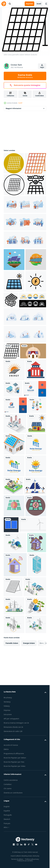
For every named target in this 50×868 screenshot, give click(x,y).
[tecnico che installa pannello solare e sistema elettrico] (35, 648)
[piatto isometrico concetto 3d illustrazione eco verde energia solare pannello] (14, 855)
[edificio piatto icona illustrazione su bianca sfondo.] (14, 493)
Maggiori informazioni (13, 108)
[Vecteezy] (3, 3)
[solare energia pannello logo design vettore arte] (17, 386)
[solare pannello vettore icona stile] (14, 206)
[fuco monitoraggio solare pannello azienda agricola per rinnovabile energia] (14, 227)
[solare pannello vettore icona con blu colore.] (32, 708)
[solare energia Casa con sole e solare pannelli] (13, 583)
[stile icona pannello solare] (14, 163)
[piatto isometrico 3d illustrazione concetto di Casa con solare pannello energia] (15, 836)
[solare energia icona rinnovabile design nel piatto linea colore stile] (14, 367)
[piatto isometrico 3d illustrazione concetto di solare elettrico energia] (15, 748)
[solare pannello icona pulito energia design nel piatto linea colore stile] (14, 346)
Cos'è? (20, 103)
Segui (42, 67)
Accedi (39, 4)
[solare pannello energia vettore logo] (14, 606)
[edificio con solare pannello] (13, 814)
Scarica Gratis (25, 75)
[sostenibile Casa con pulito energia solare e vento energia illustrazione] (17, 453)
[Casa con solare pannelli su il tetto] (33, 584)
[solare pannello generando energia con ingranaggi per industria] (32, 364)
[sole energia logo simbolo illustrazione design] (14, 471)
